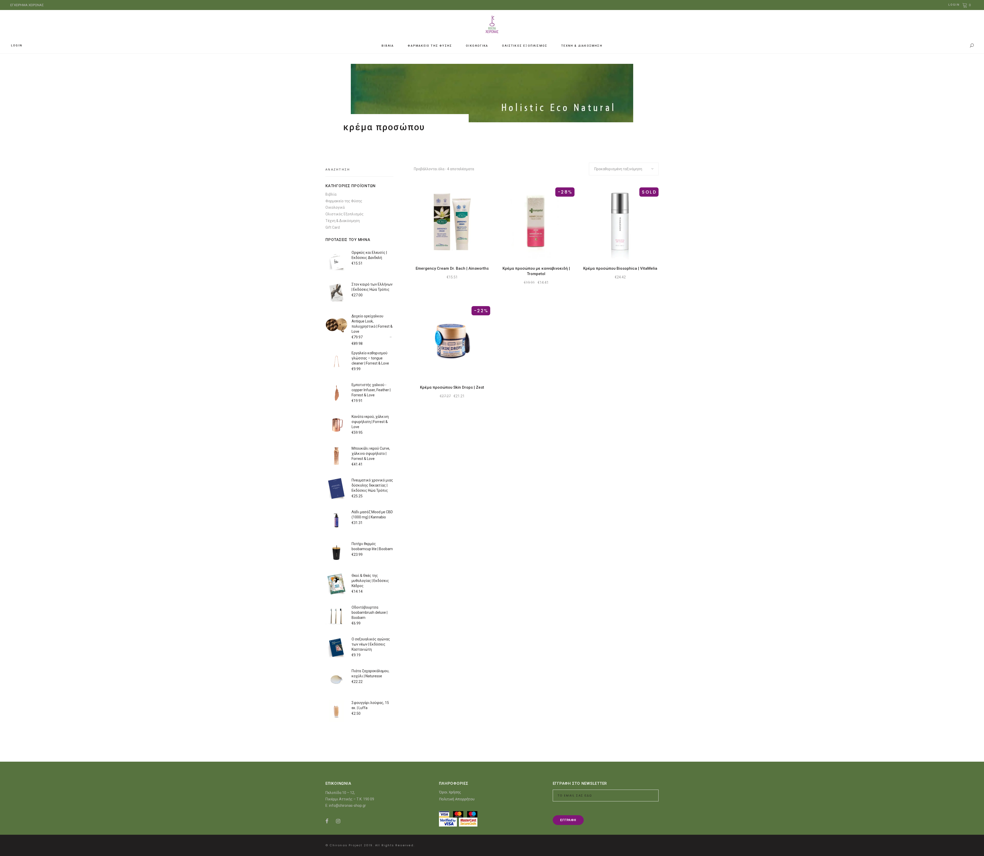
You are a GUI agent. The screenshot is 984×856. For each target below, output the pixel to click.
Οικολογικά (335, 207)
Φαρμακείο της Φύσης (343, 201)
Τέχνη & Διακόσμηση (342, 221)
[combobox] (624, 169)
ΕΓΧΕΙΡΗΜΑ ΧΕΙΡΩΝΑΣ (27, 5)
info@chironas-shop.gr (347, 805)
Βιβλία (330, 194)
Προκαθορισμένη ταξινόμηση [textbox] (618, 169)
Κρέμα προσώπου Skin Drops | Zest (452, 387)
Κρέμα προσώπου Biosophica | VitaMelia (620, 268)
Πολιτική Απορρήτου (457, 799)
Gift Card (332, 227)
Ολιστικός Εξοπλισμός (344, 214)
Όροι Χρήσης (450, 792)
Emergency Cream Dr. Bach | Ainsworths (452, 268)
